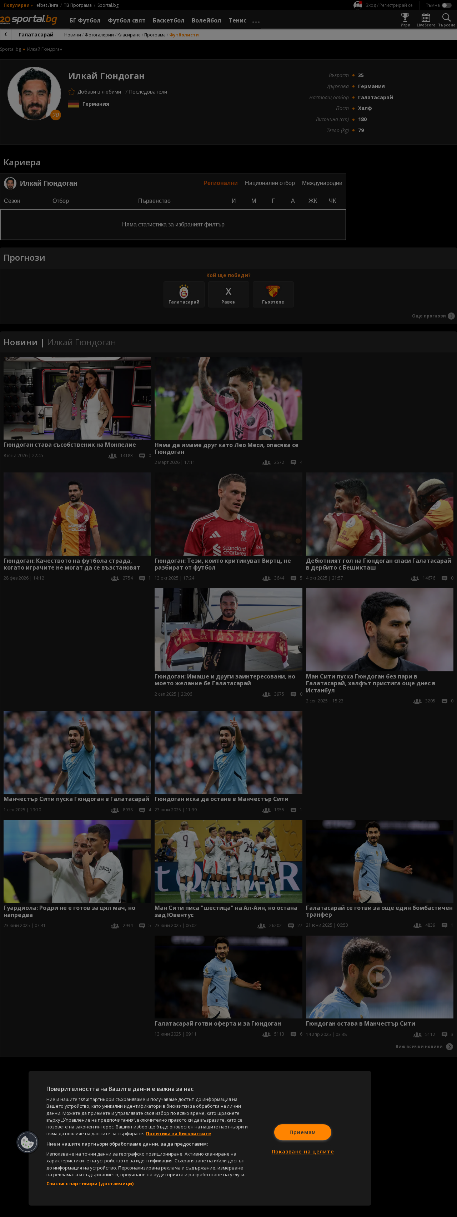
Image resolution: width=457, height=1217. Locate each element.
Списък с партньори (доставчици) (90, 1183)
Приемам (303, 1132)
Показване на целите (303, 1151)
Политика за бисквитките (178, 1133)
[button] (27, 1142)
